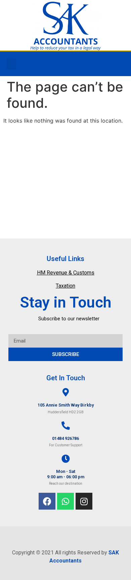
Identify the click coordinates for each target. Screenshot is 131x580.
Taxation (65, 286)
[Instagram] (84, 501)
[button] (11, 63)
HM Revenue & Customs (65, 272)
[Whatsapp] (65, 501)
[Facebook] (47, 501)
